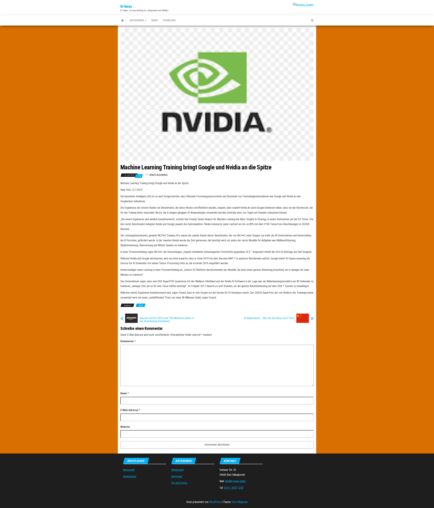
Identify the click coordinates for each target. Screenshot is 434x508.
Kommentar (128, 341)
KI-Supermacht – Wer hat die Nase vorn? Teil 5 (269, 318)
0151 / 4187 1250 (233, 487)
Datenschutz (129, 476)
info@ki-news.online (235, 481)
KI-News (126, 6)
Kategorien (137, 20)
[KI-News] (122, 20)
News (154, 20)
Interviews (176, 476)
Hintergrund (177, 469)
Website (125, 426)
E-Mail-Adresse (130, 410)
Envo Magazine (240, 502)
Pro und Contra (179, 482)
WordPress (215, 502)
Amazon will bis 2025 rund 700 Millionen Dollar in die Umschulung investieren (166, 320)
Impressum (129, 469)
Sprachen (169, 20)
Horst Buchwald (159, 175)
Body (141, 305)
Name (124, 393)
